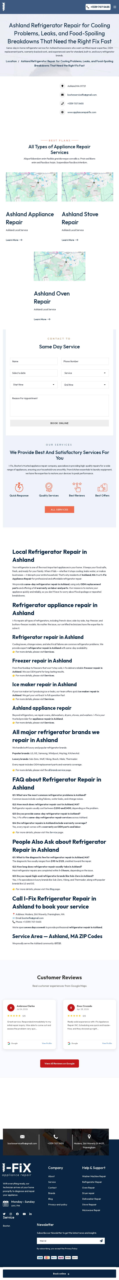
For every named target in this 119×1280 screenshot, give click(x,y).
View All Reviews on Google (60, 1063)
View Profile (47, 1043)
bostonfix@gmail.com (33, 918)
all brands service (56, 770)
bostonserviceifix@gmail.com (82, 94)
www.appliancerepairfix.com (81, 112)
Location (11, 61)
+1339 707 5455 (100, 7)
